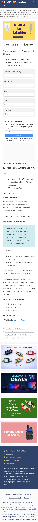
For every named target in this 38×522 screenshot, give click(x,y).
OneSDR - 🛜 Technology (15, 2)
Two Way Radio (28, 495)
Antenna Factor (20, 320)
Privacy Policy (17, 495)
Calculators (9, 329)
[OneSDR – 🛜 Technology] (2, 2)
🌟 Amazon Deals (11, 460)
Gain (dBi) (7, 110)
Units (6, 91)
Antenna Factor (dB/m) (12, 72)
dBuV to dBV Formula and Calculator (19, 332)
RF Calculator (20, 329)
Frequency (8, 81)
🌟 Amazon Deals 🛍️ (15, 498)
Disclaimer (8, 495)
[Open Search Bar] (33, 2)
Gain (5, 101)
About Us (26, 498)
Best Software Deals (13, 457)
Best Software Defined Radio (17, 451)
